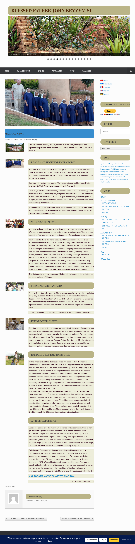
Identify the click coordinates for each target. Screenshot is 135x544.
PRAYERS (106, 254)
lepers (117, 169)
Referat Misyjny (31, 139)
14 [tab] (87, 59)
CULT (72, 71)
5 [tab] (60, 59)
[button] (131, 70)
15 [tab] (90, 59)
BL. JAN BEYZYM (23, 71)
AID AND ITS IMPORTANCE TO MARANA (77, 518)
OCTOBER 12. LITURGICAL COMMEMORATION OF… (26, 518)
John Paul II (111, 169)
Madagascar (104, 172)
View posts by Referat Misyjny (36, 500)
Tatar (106, 179)
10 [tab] (75, 59)
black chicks (123, 164)
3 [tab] (54, 59)
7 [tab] (66, 59)
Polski (13, 486)
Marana (111, 172)
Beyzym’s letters (114, 164)
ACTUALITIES (57, 71)
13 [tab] (84, 59)
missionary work (119, 172)
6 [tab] (63, 59)
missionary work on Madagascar (110, 174)
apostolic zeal (104, 164)
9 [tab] (72, 59)
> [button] (127, 35)
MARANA (106, 212)
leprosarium (123, 169)
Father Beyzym (105, 166)
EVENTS (41, 71)
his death (122, 166)
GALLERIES (86, 71)
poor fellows (113, 177)
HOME (6, 71)
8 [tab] (69, 59)
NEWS (104, 247)
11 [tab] (78, 59)
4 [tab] (57, 59)
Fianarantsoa (114, 166)
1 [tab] (48, 59)
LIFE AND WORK (109, 203)
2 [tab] (51, 59)
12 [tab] (81, 59)
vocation (107, 182)
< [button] (11, 35)
